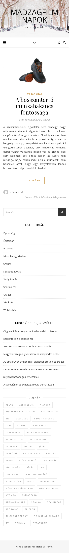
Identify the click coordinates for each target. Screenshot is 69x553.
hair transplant (38, 432)
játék (42, 446)
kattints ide (31, 453)
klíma (9, 460)
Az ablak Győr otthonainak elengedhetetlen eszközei (33, 361)
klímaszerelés (28, 460)
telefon (30, 509)
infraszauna (38, 439)
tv (7, 523)
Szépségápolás (12, 271)
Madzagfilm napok (34, 15)
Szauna (7, 263)
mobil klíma (13, 481)
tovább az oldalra (46, 516)
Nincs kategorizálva (14, 256)
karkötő (11, 453)
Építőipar (8, 240)
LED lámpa (12, 474)
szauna (36, 502)
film (8, 425)
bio (8, 418)
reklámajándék (15, 502)
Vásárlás (8, 302)
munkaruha (47, 481)
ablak (9, 405)
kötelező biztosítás (20, 467)
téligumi (20, 523)
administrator (18, 192)
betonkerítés (50, 411)
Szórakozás (10, 287)
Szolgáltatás (10, 279)
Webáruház (35, 94)
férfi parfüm (40, 425)
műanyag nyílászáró (19, 488)
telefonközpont (17, 516)
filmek (21, 425)
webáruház (40, 523)
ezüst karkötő (44, 418)
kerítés (51, 453)
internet (11, 446)
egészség (22, 418)
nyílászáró (29, 495)
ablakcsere (26, 405)
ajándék (45, 405)
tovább (34, 180)
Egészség (9, 233)
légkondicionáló (36, 474)
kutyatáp (50, 460)
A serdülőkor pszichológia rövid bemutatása (28, 384)
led (42, 467)
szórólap (12, 509)
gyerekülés (13, 432)
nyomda (11, 495)
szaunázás (54, 502)
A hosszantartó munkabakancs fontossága (35, 106)
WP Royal (47, 546)
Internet (8, 248)
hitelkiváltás (15, 439)
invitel (28, 446)
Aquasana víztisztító (20, 411)
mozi (30, 481)
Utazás (7, 294)
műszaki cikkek (49, 488)
